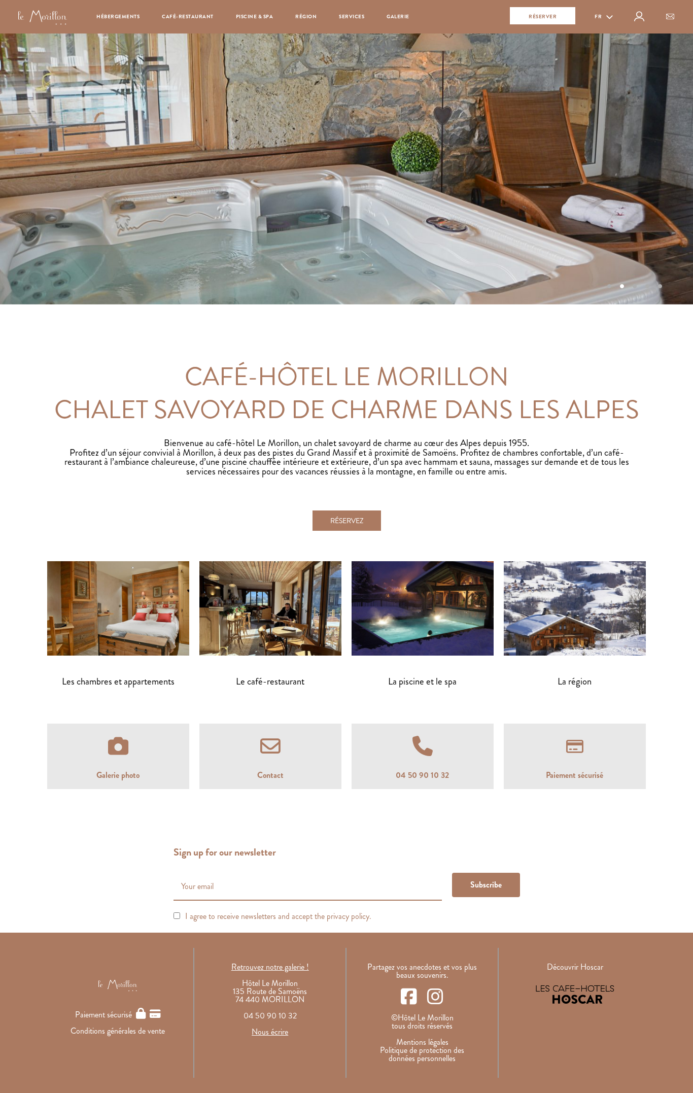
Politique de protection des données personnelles (422, 1054)
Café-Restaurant (188, 16)
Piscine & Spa (254, 16)
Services (351, 16)
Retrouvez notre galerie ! (270, 967)
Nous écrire (270, 1032)
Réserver (543, 16)
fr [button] (599, 16)
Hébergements (118, 16)
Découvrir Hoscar (575, 967)
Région (306, 16)
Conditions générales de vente (118, 1031)
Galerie (398, 16)
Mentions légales (422, 1042)
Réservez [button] (346, 521)
